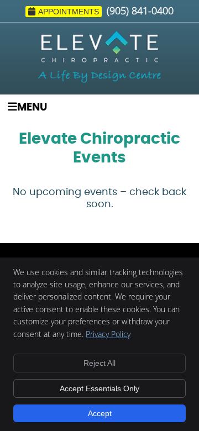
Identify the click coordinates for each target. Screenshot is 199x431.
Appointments (68, 11)
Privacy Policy (108, 334)
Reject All (99, 363)
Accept (100, 413)
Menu (32, 107)
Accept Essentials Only (99, 388)
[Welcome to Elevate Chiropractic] (99, 79)
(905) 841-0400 (140, 10)
